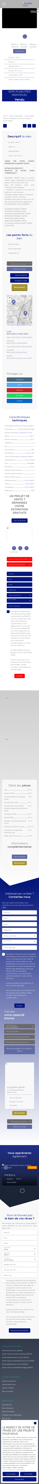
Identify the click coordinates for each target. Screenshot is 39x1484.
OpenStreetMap (20, 325)
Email (10, 585)
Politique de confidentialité (11, 1415)
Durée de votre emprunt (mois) (17, 1037)
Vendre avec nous (8, 1384)
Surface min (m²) (10, 1270)
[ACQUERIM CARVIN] (29, 4)
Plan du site (6, 1418)
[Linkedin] (21, 365)
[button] (19, 51)
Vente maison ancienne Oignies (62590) (17, 1354)
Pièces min (8, 1275)
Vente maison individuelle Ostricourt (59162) (18, 1361)
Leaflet (12, 325)
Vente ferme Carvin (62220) (12, 1350)
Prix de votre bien (12, 1031)
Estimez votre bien (9, 1381)
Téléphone (12, 590)
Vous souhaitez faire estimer (19, 559)
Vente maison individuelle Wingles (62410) (17, 1367)
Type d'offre (7, 1247)
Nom (10, 579)
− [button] (9, 301)
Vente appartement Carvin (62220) (15, 1364)
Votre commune (15, 595)
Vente (5, 116)
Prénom (11, 574)
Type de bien (7, 1253)
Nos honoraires (8, 1408)
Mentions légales (8, 1411)
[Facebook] (13, 365)
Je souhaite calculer (11, 1025)
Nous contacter (7, 1391)
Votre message (14, 606)
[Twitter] (26, 365)
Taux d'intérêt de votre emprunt (17, 1042)
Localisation (7, 1258)
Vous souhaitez (12, 599)
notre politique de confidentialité (14, 1470)
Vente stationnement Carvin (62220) (15, 1357)
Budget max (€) (9, 1265)
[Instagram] (17, 365)
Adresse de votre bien (17, 564)
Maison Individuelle (16, 116)
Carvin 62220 (29, 116)
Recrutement (7, 1405)
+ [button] (9, 297)
